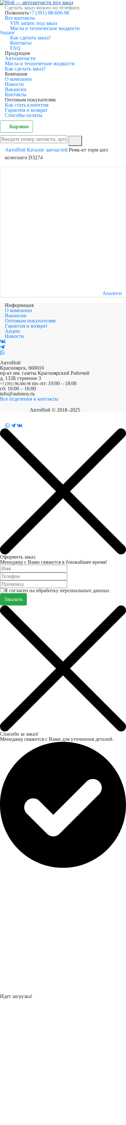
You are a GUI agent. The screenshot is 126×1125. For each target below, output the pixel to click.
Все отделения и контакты (29, 399)
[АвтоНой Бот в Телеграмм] (13, 425)
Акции (10, 32)
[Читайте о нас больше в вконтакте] (3, 341)
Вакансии (15, 89)
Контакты (21, 43)
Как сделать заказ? (30, 37)
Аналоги (112, 293)
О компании (18, 79)
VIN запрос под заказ (33, 23)
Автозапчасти (20, 58)
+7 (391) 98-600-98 (49, 13)
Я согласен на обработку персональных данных (57, 590)
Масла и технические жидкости (45, 28)
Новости (14, 84)
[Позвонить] (2, 425)
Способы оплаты (23, 115)
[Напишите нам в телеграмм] (2, 347)
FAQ (15, 48)
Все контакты (20, 18)
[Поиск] (75, 141)
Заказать (13, 599)
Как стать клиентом (26, 105)
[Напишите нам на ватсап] (2, 352)
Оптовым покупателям (30, 320)
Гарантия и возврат (26, 110)
